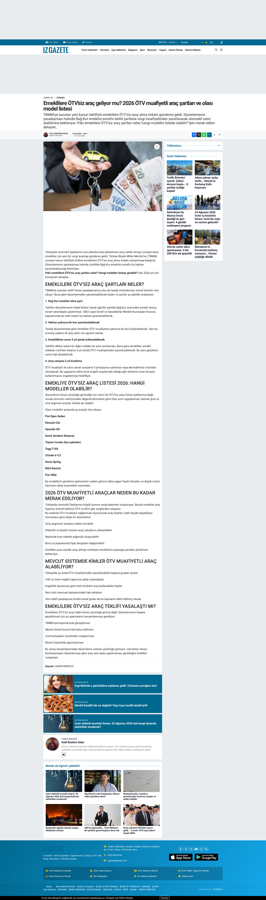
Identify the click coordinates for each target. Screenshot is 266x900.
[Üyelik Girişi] (220, 42)
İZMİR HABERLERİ (76, 889)
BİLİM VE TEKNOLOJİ (130, 886)
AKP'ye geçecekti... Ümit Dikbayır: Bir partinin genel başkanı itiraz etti (102, 829)
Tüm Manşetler (100, 876)
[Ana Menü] (221, 50)
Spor (142, 50)
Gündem (104, 50)
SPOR (125, 889)
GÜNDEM (61, 98)
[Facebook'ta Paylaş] (194, 134)
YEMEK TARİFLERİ (146, 889)
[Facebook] (180, 849)
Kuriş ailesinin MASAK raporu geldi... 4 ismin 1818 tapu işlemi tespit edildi (139, 830)
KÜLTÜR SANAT (94, 889)
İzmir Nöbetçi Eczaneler (60, 870)
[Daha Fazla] (209, 134)
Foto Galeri (53, 42)
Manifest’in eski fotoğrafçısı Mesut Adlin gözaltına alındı (102, 795)
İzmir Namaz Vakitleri (148, 870)
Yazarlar (88, 42)
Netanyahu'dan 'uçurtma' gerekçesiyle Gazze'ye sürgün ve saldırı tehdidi (139, 796)
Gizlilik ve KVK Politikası (107, 886)
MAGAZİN (107, 889)
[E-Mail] (63, 754)
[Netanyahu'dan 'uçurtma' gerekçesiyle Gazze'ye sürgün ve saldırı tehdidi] (141, 780)
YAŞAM (133, 889)
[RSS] (206, 849)
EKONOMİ (62, 889)
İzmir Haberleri (90, 50)
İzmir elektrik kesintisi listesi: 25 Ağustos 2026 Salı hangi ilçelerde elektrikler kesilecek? (62, 796)
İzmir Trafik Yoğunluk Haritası (195, 870)
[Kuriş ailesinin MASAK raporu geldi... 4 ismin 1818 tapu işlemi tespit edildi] (141, 814)
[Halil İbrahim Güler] (52, 744)
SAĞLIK (117, 889)
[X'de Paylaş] (198, 134)
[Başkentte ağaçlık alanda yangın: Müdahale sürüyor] (64, 814)
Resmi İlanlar (176, 50)
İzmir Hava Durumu (102, 870)
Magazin (133, 50)
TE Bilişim (218, 889)
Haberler (48, 98)
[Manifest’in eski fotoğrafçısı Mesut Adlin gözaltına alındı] (103, 780)
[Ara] (216, 50)
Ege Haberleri (119, 50)
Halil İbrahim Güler (72, 742)
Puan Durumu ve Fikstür (60, 876)
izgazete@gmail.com (117, 860)
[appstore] (180, 857)
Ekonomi (152, 50)
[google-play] (206, 857)
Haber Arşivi (187, 876)
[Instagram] (191, 849)
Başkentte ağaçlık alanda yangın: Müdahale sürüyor (62, 829)
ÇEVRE (155, 886)
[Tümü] (219, 145)
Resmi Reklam (193, 50)
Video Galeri (72, 42)
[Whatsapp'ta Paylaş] (204, 134)
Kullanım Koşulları (85, 886)
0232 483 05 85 (115, 855)
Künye (49, 886)
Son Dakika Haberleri (147, 876)
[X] (186, 849)
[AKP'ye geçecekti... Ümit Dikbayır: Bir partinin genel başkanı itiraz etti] (103, 814)
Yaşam (162, 50)
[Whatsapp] (201, 849)
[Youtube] (196, 849)
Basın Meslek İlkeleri (65, 886)
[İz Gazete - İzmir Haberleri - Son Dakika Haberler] (56, 49)
